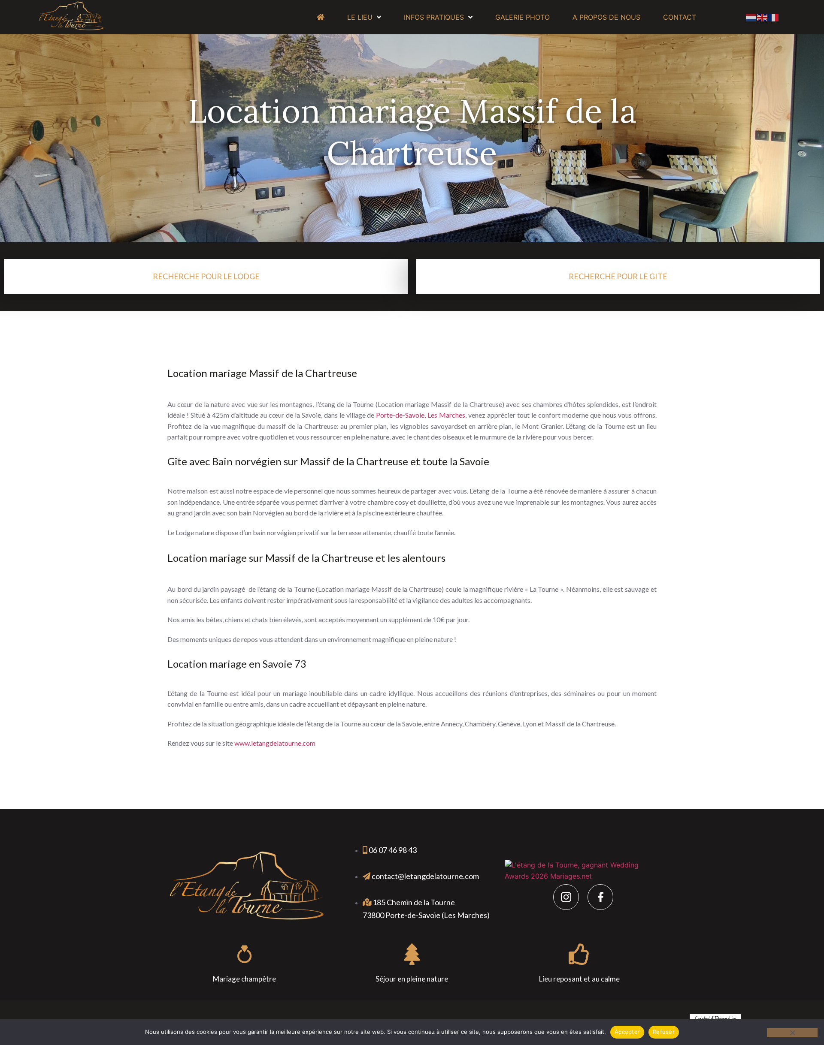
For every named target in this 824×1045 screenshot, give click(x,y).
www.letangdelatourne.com (274, 743)
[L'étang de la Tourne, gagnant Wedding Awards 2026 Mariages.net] (583, 876)
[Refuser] (792, 1032)
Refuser (664, 1031)
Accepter (627, 1031)
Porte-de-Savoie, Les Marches (420, 415)
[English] (762, 16)
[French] (773, 16)
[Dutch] (751, 16)
